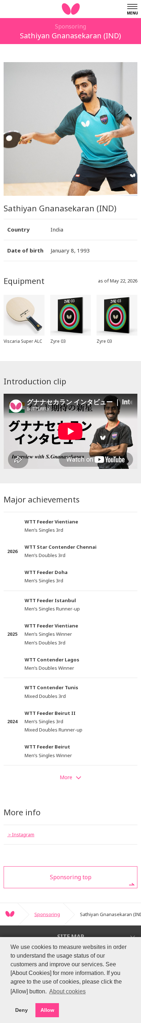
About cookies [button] (67, 991)
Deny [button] (21, 1010)
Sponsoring (47, 914)
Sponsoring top (70, 877)
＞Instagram (20, 834)
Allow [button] (47, 1010)
